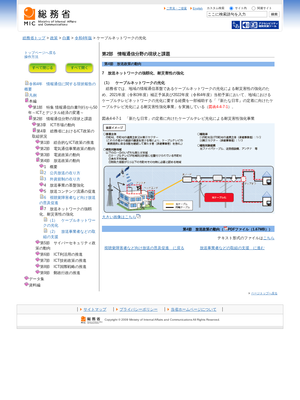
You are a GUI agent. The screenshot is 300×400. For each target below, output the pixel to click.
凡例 (33, 95)
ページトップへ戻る (264, 293)
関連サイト (264, 8)
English (198, 8)
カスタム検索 (215, 8)
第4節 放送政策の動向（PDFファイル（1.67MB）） (227, 229)
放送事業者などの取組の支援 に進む (232, 248)
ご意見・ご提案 (176, 8)
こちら (269, 238)
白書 (66, 38)
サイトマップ (94, 309)
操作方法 (31, 57)
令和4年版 (83, 38)
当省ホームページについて (194, 309)
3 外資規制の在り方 (62, 179)
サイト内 (241, 8)
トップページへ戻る (40, 52)
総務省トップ (34, 38)
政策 (54, 38)
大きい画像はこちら (119, 217)
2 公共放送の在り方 (62, 173)
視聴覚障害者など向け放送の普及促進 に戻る (144, 248)
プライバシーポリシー (139, 309)
